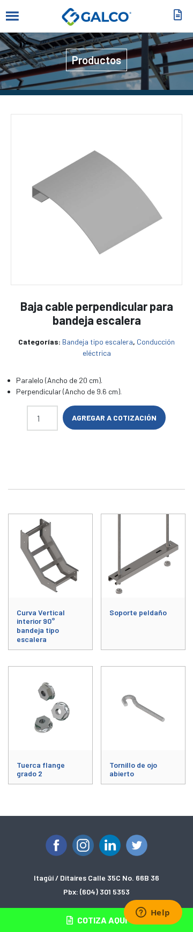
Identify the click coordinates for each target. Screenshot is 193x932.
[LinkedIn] (109, 845)
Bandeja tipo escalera (97, 341)
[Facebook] (56, 845)
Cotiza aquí (101, 920)
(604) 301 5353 (105, 891)
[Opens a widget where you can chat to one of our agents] (152, 913)
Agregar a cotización (114, 417)
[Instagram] (83, 845)
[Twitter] (136, 845)
